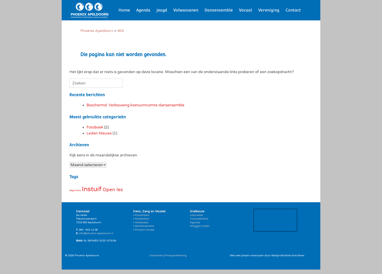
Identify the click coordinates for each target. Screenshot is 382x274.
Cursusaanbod (199, 218)
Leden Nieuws (99, 133)
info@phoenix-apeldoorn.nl (96, 233)
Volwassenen (185, 10)
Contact (293, 10)
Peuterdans (142, 215)
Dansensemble (218, 10)
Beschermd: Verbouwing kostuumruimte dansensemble (135, 105)
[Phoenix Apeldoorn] (89, 10)
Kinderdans (142, 218)
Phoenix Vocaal (144, 229)
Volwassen (141, 222)
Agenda (143, 10)
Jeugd (162, 10)
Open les (113, 189)
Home (124, 10)
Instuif (92, 189)
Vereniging (268, 10)
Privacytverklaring (176, 255)
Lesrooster (196, 215)
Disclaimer (156, 255)
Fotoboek (94, 127)
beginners (75, 190)
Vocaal (245, 10)
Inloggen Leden (200, 226)
